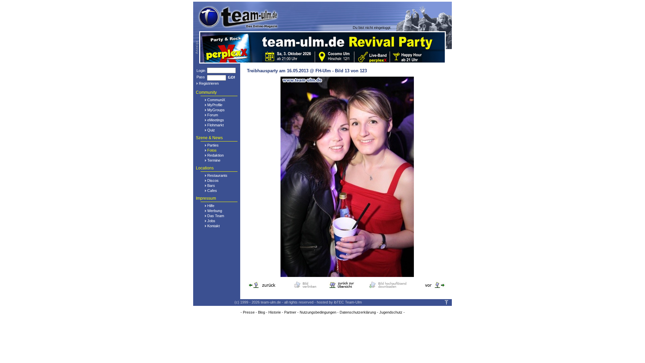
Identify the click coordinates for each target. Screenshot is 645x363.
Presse (249, 312)
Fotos (212, 150)
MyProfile (214, 105)
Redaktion (215, 155)
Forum (212, 115)
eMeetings (215, 120)
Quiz (211, 130)
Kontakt (213, 226)
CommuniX (216, 100)
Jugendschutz (390, 312)
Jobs (211, 221)
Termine (213, 160)
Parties (213, 145)
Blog (261, 312)
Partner (290, 312)
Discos (213, 180)
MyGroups (216, 110)
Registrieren (209, 83)
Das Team (215, 216)
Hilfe (210, 206)
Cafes (212, 191)
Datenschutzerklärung (358, 312)
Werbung (214, 211)
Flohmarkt (215, 125)
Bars (211, 186)
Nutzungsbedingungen (318, 312)
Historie (274, 312)
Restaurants (217, 175)
